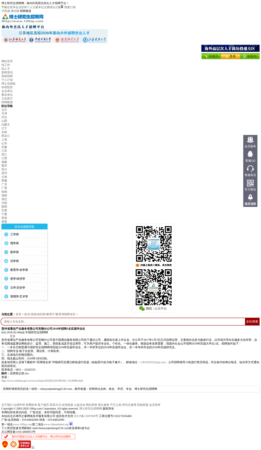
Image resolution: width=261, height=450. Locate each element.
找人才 (5, 68)
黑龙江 (5, 135)
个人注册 (32, 7)
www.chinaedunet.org (56, 424)
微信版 (15, 10)
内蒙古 (5, 124)
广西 (4, 187)
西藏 (4, 180)
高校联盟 (142, 404)
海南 (4, 191)
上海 (4, 139)
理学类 (14, 243)
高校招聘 (7, 76)
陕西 (4, 206)
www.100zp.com (22, 424)
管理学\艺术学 (19, 296)
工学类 (14, 234)
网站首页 (7, 61)
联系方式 (55, 404)
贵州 (4, 173)
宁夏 (4, 214)
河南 (4, 202)
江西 (4, 158)
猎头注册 (55, 7)
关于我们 (7, 404)
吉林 (4, 132)
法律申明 (19, 404)
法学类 (14, 260)
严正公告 (115, 404)
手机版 (5, 10)
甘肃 (4, 210)
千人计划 (7, 79)
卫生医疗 (7, 98)
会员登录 (21, 7)
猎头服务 (103, 404)
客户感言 (43, 404)
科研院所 (7, 87)
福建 (4, 161)
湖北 (4, 199)
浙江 (4, 154)
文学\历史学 (17, 287)
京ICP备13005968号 (86, 416)
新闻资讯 (7, 72)
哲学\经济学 (17, 278)
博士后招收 (8, 83)
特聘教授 (7, 102)
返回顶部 (250, 203)
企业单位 (7, 91)
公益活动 (79, 404)
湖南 (4, 195)
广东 (4, 184)
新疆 (4, 221)
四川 (4, 169)
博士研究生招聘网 (90, 408)
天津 (4, 113)
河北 (4, 117)
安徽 (4, 146)
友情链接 (67, 404)
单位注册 (44, 7)
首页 (18, 314)
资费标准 (31, 404)
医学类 (14, 252)
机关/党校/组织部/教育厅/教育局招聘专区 (49, 314)
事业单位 (7, 94)
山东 (4, 143)
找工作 (5, 64)
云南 (4, 176)
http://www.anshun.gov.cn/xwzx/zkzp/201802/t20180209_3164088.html (42, 380)
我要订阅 (70, 7)
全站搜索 (252, 321)
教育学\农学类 (19, 269)
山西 (4, 120)
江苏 (4, 150)
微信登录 (9, 7)
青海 (4, 217)
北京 (4, 109)
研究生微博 (129, 404)
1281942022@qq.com (152, 362)
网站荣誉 (91, 404)
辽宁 (4, 128)
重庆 (4, 165)
